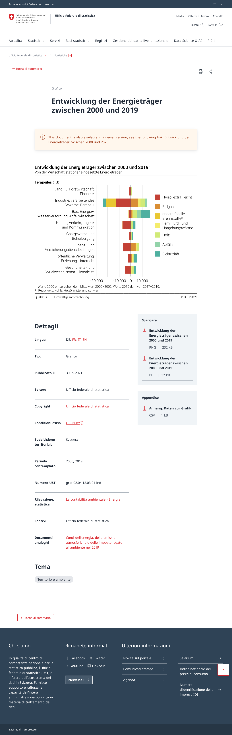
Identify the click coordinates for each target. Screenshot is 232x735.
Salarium (186, 658)
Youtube (77, 666)
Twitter (99, 658)
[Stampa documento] (200, 71)
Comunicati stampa (138, 669)
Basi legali (15, 729)
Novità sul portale (137, 658)
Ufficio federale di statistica (75, 16)
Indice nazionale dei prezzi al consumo (195, 671)
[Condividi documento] (210, 71)
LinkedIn (98, 666)
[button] (15, 40)
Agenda (129, 680)
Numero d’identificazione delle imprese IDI (196, 689)
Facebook (78, 658)
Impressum (31, 729)
